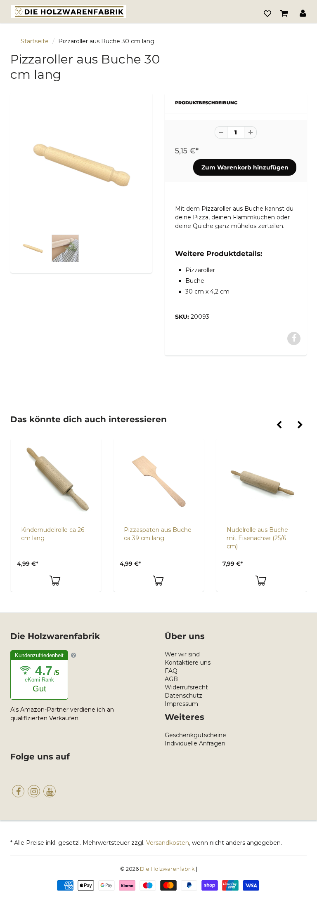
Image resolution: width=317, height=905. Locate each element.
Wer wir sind (182, 654)
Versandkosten (167, 842)
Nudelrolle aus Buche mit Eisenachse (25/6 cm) (257, 538)
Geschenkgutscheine (195, 735)
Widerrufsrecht (186, 687)
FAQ (171, 671)
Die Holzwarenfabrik (167, 868)
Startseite (35, 41)
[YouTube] (49, 791)
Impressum (181, 704)
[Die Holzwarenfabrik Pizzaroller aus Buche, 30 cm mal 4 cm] (81, 165)
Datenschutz (183, 695)
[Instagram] (34, 791)
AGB (171, 679)
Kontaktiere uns (188, 662)
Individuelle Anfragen (195, 743)
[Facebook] (18, 791)
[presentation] (278, 425)
